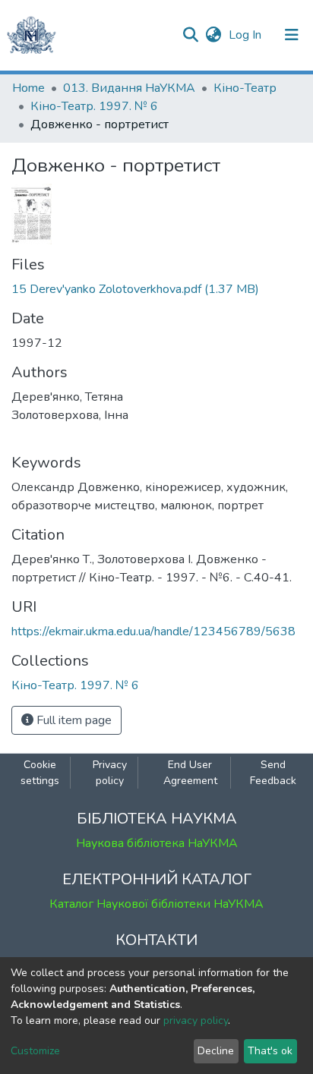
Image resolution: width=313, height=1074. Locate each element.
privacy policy (195, 1020)
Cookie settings (40, 772)
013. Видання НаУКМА (129, 88)
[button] (213, 35)
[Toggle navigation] (291, 35)
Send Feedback (273, 772)
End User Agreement (190, 772)
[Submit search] (190, 35)
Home (28, 88)
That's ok (270, 1051)
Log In (246, 35)
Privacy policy (110, 772)
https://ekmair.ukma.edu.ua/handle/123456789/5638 (153, 631)
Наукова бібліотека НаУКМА (157, 843)
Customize (35, 1051)
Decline (216, 1051)
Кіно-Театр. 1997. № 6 (94, 106)
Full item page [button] (72, 720)
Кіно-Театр (245, 88)
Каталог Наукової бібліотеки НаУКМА (156, 904)
